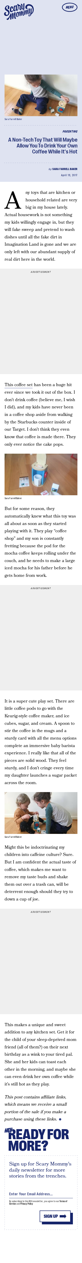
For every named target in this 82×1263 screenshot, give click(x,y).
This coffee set (19, 385)
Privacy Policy (26, 1204)
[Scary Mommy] (19, 11)
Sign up (51, 1216)
